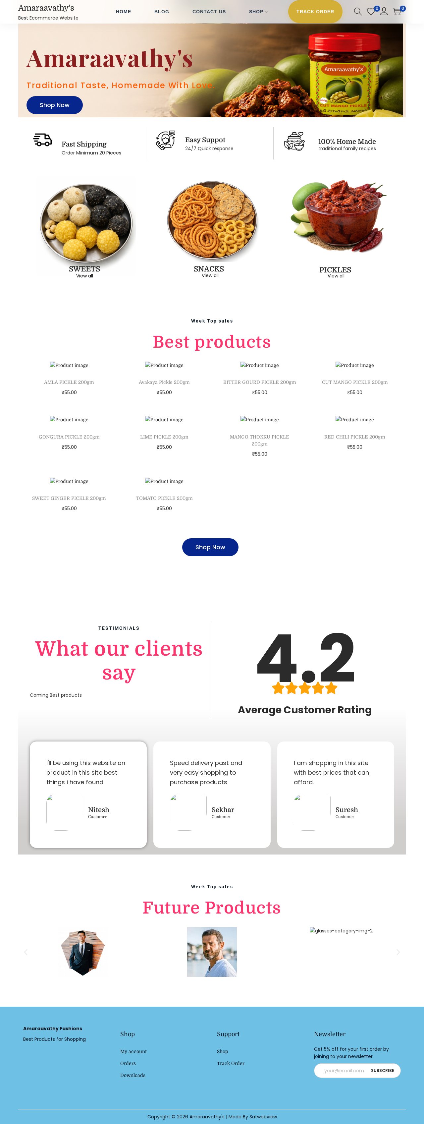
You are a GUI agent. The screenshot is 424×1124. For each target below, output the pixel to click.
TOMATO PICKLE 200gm (164, 498)
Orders (128, 1063)
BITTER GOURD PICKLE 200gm (259, 382)
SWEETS (84, 269)
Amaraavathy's (46, 8)
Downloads (132, 1075)
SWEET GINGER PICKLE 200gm (69, 498)
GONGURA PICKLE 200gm (69, 437)
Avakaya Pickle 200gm (164, 382)
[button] (26, 952)
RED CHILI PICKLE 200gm (354, 437)
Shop (222, 1051)
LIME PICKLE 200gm (164, 437)
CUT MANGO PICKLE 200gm (355, 382)
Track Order (230, 1063)
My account (133, 1051)
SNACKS (209, 269)
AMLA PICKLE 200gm (69, 382)
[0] (371, 12)
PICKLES (335, 270)
